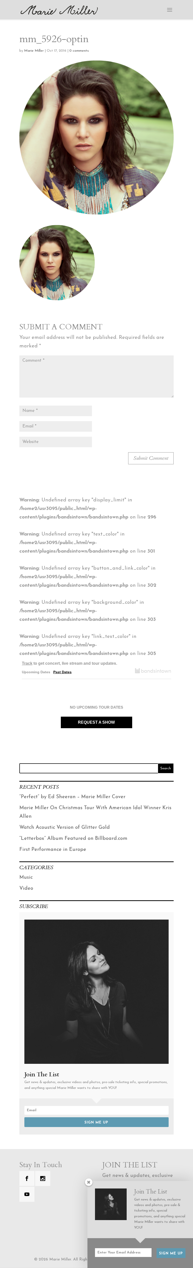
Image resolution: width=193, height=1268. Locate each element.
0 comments (79, 51)
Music (26, 877)
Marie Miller (34, 51)
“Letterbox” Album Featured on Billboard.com (73, 838)
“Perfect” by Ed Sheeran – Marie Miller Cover (72, 796)
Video (26, 888)
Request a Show (96, 722)
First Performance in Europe (52, 849)
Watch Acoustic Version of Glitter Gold (64, 827)
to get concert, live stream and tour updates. (69, 663)
